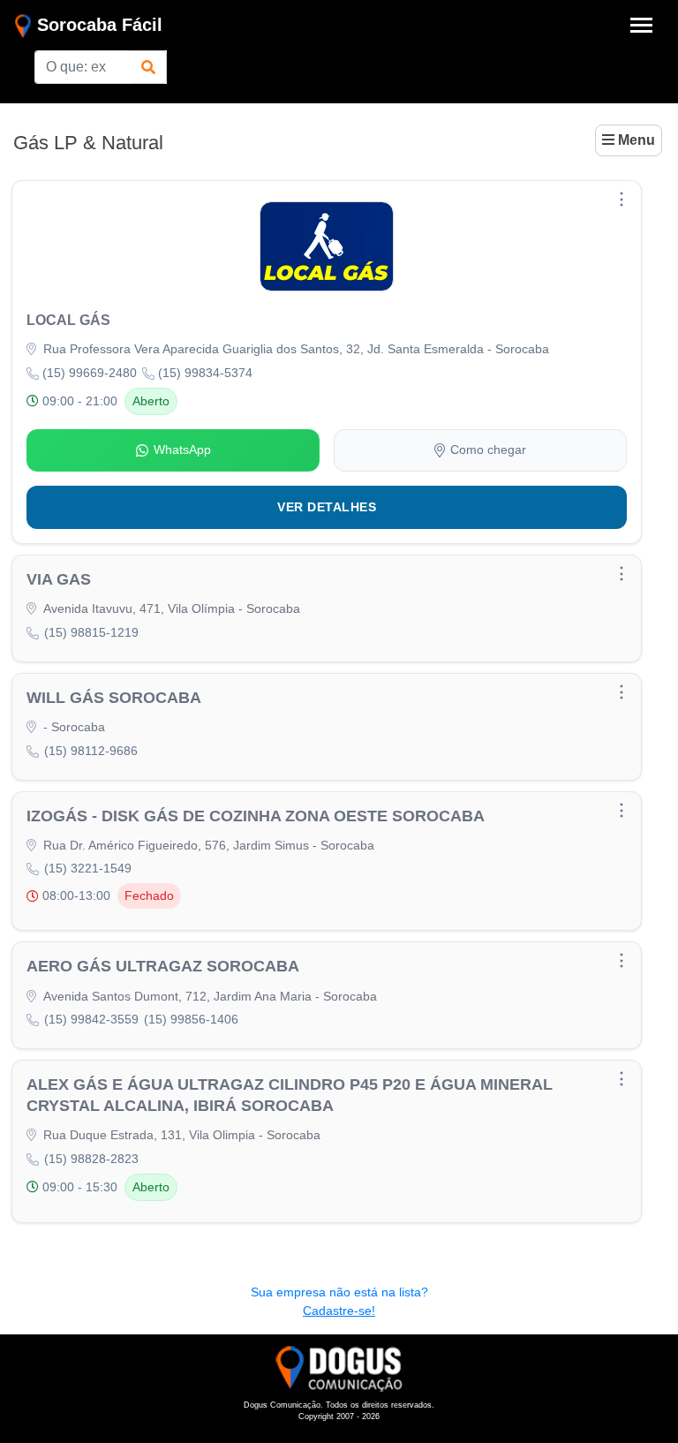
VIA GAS (58, 579)
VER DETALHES (326, 507)
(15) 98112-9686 (91, 751)
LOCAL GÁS (68, 320)
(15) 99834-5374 (205, 373)
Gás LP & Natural (88, 143)
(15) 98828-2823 (91, 1159)
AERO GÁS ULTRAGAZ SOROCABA (162, 966)
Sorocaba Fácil (97, 24)
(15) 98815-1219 (91, 632)
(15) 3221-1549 (88, 868)
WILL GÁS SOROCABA (113, 697)
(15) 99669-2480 (89, 373)
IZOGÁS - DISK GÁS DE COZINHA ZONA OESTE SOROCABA (255, 816)
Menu (634, 139)
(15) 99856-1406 (191, 1019)
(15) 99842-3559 (91, 1019)
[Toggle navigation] (641, 25)
